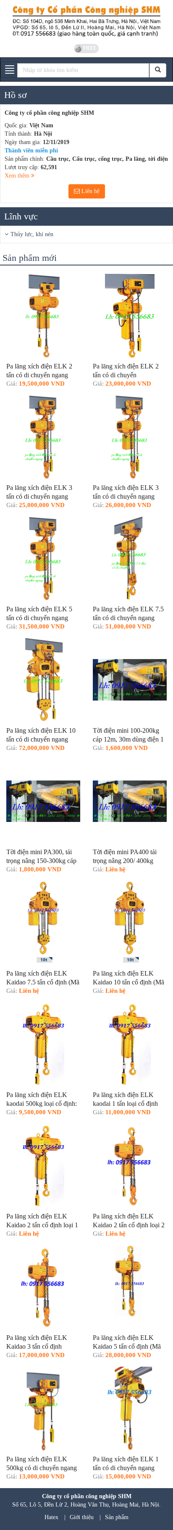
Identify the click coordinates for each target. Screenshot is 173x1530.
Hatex (51, 1517)
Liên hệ (90, 191)
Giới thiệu (82, 1517)
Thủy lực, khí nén (31, 234)
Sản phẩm (116, 1517)
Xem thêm (18, 176)
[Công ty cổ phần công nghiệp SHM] (86, 21)
